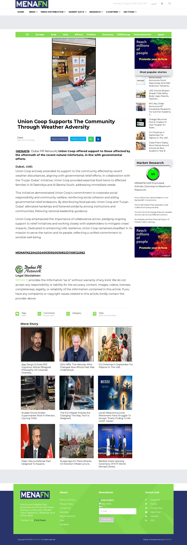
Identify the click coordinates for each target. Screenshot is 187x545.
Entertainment (138, 34)
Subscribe (106, 519)
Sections (129, 12)
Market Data (76, 12)
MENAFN (22, 151)
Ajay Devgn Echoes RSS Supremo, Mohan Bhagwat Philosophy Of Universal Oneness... (36, 368)
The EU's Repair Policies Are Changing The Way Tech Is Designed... (75, 416)
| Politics (90, 34)
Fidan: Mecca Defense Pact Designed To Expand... (36, 462)
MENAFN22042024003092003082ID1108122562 (50, 252)
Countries (112, 12)
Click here (40, 520)
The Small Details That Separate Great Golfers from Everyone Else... (151, 206)
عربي (154, 3)
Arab (54, 34)
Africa (78, 34)
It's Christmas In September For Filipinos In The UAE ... (159, 135)
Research (95, 12)
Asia (65, 34)
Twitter (153, 504)
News (32, 12)
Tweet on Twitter (78, 139)
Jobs (62, 520)
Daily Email (155, 512)
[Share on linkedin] (98, 139)
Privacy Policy (66, 504)
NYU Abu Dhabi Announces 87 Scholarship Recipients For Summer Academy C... (160, 109)
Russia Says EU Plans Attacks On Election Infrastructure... (75, 462)
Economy (108, 34)
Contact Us (65, 508)
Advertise (64, 512)
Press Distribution (52, 12)
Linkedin (154, 516)
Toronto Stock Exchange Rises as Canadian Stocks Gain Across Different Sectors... (154, 213)
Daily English (107, 500)
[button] (162, 3)
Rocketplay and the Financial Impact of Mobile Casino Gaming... (152, 220)
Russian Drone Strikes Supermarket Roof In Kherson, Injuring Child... (38, 416)
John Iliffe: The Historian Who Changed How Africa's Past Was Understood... (77, 367)
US (23, 34)
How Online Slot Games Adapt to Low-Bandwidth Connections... (152, 198)
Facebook (155, 500)
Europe (40, 34)
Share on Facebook (59, 139)
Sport (159, 34)
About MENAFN (67, 516)
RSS (152, 520)
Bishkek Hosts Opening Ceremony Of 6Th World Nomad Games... (112, 464)
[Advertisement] (94, 22)
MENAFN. (37, 539)
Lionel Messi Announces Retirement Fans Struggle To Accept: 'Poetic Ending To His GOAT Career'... (115, 417)
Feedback (64, 524)
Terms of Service (68, 500)
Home (21, 12)
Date (20, 137)
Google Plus (156, 508)
